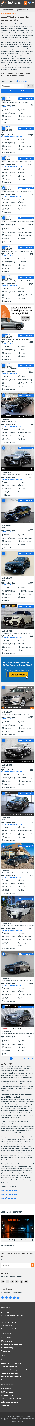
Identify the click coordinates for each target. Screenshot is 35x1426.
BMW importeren (7, 1392)
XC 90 (12, 81)
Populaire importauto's (9, 1366)
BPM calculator (6, 1341)
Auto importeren (7, 1312)
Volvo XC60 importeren (9, 1190)
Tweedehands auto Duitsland (11, 1363)
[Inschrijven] (32, 1265)
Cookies (28, 1416)
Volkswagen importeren (9, 1402)
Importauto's (5, 1319)
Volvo (4, 81)
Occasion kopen (7, 1360)
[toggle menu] (33, 2)
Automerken (5, 1380)
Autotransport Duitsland (9, 1329)
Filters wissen (22, 81)
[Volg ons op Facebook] (12, 1281)
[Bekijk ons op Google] (21, 1281)
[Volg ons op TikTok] (17, 1281)
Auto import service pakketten (12, 1316)
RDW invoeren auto (8, 1325)
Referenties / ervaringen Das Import (14, 1370)
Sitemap (8, 1416)
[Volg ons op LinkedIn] (3, 1281)
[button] (3, 1229)
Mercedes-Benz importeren (11, 1399)
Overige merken (6, 1405)
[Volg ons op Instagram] (7, 1281)
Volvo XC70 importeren (9, 1194)
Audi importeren (7, 1389)
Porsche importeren (8, 1395)
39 (24, 1058)
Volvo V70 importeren (8, 1198)
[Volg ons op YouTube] (26, 1281)
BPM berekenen (6, 1338)
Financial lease (6, 1351)
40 (28, 1058)
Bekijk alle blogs (6, 1245)
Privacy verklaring (18, 1416)
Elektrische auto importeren (11, 1376)
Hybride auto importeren (10, 1373)
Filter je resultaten (18, 91)
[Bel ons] (25, 3)
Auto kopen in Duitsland (9, 1322)
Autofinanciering (7, 1348)
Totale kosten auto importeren (12, 1344)
